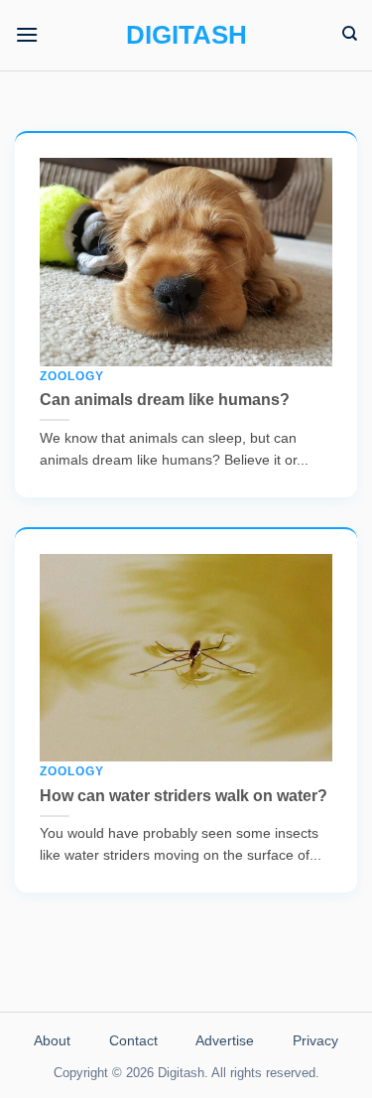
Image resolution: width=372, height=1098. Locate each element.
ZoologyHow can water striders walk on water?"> (166, 736)
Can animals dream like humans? (165, 389)
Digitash (186, 35)
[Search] (349, 34)
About (52, 1040)
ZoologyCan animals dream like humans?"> (164, 340)
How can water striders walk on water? (183, 784)
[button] (27, 34)
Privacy (315, 1040)
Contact (133, 1040)
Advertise (224, 1040)
